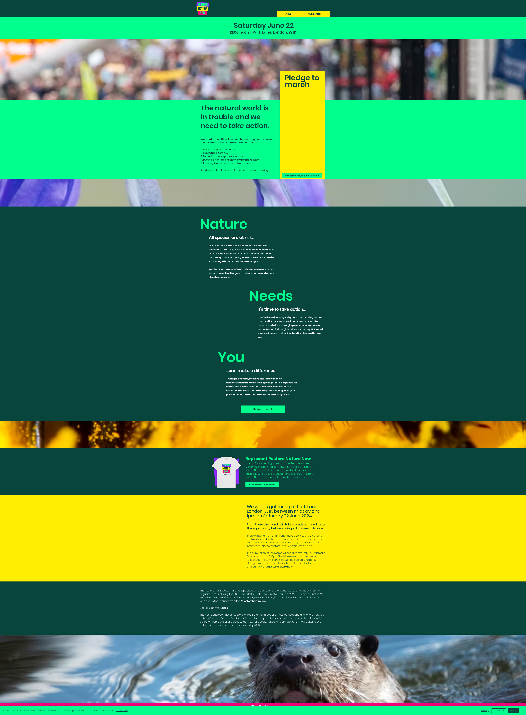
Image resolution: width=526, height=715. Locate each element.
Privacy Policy (122, 710)
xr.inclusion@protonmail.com (298, 546)
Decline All (499, 710)
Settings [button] (485, 710)
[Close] (522, 710)
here (271, 170)
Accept (513, 710)
